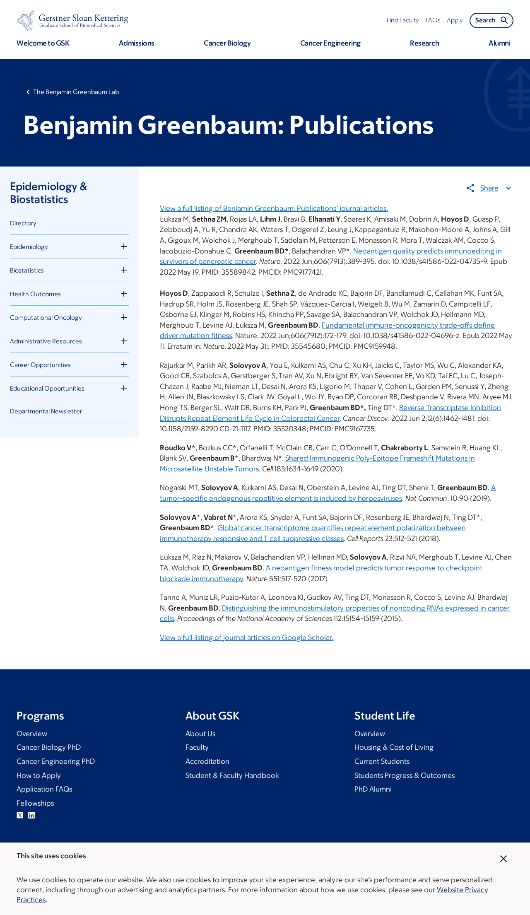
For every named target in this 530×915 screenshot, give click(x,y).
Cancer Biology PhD (49, 747)
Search (485, 20)
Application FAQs (44, 789)
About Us (200, 733)
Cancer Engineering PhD (56, 761)
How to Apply (39, 775)
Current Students (382, 761)
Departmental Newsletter (46, 411)
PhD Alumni (373, 789)
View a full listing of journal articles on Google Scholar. (246, 637)
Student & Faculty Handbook (232, 775)
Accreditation (207, 761)
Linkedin (31, 815)
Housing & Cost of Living (394, 747)
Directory (23, 223)
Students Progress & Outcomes (404, 775)
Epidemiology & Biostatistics (48, 192)
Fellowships (35, 803)
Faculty (197, 747)
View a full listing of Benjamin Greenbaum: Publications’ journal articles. (274, 208)
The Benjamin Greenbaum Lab (76, 91)
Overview (32, 733)
